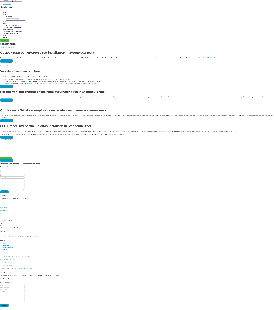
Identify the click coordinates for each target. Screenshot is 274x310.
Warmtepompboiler (12, 33)
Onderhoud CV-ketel (12, 25)
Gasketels (6, 35)
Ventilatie (6, 22)
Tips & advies (7, 4)
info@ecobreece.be (5, 204)
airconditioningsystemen (210, 58)
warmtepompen (225, 58)
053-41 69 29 (3, 211)
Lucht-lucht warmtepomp (14, 31)
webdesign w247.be (25, 268)
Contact (4, 40)
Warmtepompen (8, 29)
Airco (4, 14)
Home (4, 12)
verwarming (29, 83)
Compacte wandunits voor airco (15, 20)
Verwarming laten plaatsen (14, 27)
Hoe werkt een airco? (12, 18)
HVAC (4, 23)
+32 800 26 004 (6, 262)
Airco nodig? (10, 16)
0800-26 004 (3, 208)
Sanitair (5, 37)
